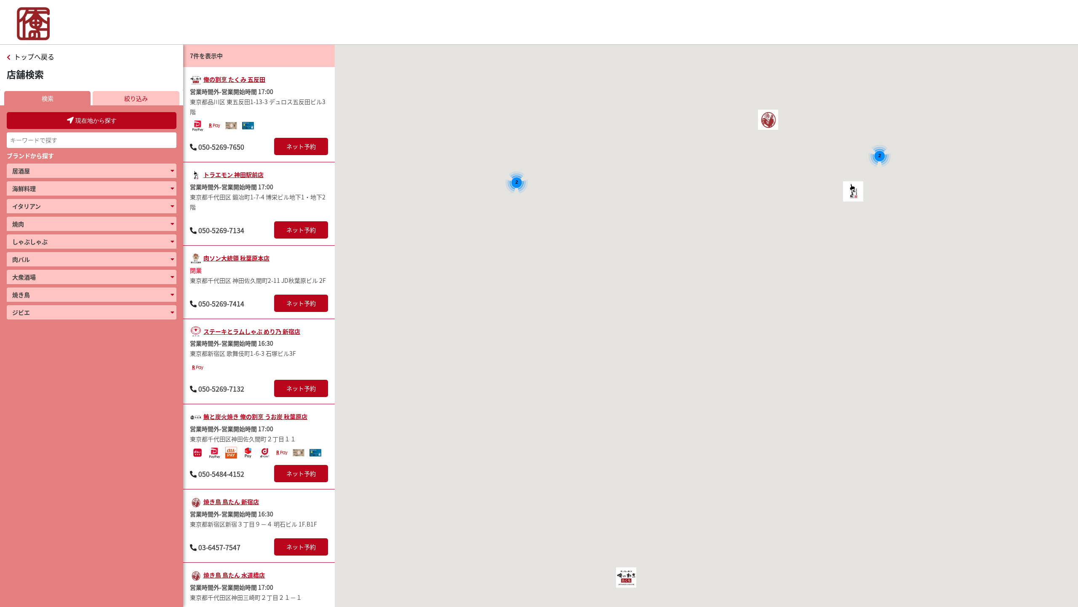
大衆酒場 (24, 277)
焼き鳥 (21, 294)
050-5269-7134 (221, 230)
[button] (626, 577)
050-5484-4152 (221, 474)
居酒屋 (21, 171)
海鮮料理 (24, 188)
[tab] (47, 98)
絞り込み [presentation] (136, 98)
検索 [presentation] (47, 98)
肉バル (21, 259)
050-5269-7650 (221, 147)
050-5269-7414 (221, 303)
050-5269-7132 (221, 389)
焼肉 (18, 224)
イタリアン (26, 206)
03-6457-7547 (219, 547)
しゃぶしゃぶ (30, 241)
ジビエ (21, 312)
